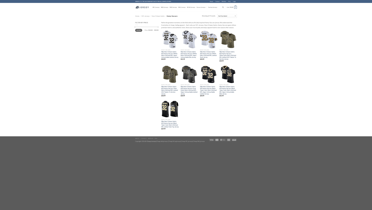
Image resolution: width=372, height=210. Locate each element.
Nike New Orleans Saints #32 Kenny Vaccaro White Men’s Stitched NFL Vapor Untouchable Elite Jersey (189, 54)
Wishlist (224, 1)
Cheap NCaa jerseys (174, 141)
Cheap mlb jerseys (162, 141)
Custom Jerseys (212, 7)
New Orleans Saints (158, 16)
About (211, 1)
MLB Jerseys (173, 7)
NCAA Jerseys (191, 7)
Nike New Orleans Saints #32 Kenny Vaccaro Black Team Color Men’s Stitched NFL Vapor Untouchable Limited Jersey (208, 90)
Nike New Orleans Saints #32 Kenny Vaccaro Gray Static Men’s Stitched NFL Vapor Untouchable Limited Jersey (189, 90)
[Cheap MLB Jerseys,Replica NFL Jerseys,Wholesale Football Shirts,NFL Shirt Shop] (142, 7)
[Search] (223, 7)
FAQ (229, 1)
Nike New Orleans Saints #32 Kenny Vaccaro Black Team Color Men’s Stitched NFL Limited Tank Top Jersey (170, 124)
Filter (139, 30)
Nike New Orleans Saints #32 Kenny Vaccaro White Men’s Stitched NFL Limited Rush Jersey (208, 54)
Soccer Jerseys (201, 7)
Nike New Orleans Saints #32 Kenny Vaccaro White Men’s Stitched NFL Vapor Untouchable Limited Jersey (169, 54)
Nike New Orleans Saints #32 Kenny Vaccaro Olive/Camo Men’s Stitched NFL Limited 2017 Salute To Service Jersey (227, 55)
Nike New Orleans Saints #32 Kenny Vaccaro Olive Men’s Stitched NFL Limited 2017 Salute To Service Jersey (169, 90)
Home (137, 16)
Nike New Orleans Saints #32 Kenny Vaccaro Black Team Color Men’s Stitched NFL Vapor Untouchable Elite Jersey (227, 90)
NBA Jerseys (164, 7)
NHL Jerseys (182, 7)
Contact (217, 1)
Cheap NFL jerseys (187, 141)
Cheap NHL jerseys (199, 141)
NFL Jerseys (156, 7)
